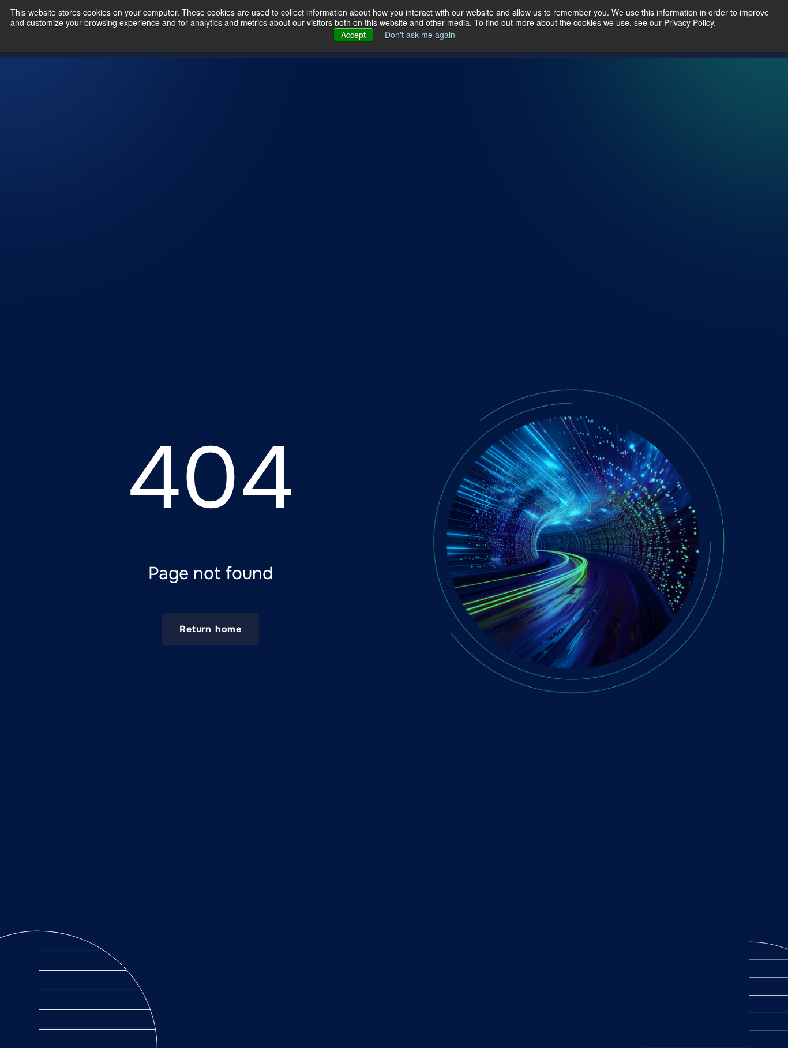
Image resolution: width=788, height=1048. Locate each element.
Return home (210, 629)
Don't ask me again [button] (420, 34)
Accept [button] (353, 34)
